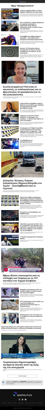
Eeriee (30, 408)
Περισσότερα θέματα (23, 376)
